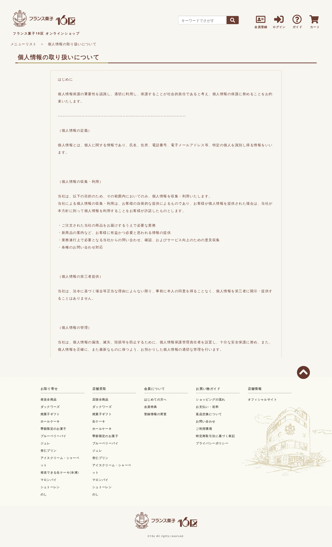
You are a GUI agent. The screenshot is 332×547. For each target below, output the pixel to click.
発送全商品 (49, 399)
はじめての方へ (155, 399)
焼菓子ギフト (50, 414)
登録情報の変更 (155, 414)
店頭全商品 (100, 399)
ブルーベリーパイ (54, 436)
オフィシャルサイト (262, 399)
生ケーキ (98, 421)
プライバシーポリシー (212, 443)
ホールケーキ (50, 421)
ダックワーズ (50, 406)
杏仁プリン (49, 450)
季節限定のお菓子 (54, 428)
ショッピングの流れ (210, 399)
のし (44, 494)
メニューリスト (23, 43)
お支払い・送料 (207, 406)
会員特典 (150, 406)
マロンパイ (49, 479)
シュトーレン (50, 487)
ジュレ (45, 443)
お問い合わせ (205, 421)
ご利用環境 (204, 428)
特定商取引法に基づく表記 (215, 436)
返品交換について (209, 414)
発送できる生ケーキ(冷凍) (60, 472)
